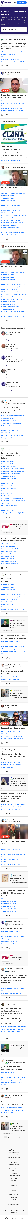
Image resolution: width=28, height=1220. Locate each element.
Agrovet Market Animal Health (11, 679)
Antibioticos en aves (8, 899)
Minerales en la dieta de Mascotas (12, 428)
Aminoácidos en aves (8, 546)
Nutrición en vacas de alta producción (13, 284)
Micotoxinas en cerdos (8, 101)
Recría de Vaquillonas (8, 486)
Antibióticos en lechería (9, 906)
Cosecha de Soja (7, 52)
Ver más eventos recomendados (10, 160)
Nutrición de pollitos (8, 218)
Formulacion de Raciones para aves (12, 498)
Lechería (12, 6)
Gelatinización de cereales (10, 433)
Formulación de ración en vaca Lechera (14, 500)
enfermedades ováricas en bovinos (12, 1029)
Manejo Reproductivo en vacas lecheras (14, 1026)
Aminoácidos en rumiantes (10, 551)
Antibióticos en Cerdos (9, 901)
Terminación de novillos (9, 478)
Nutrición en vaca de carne (10, 314)
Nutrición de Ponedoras (9, 200)
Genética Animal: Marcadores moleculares (14, 804)
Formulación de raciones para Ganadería (14, 215)
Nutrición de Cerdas (8, 198)
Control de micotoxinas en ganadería (13, 103)
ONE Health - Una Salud (9, 908)
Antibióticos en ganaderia (10, 911)
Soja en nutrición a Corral (9, 57)
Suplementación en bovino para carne (13, 415)
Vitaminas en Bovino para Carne (11, 561)
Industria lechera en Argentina (11, 731)
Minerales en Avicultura (9, 420)
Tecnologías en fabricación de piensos (13, 193)
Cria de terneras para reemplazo (11, 762)
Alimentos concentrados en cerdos (12, 508)
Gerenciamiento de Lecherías (11, 641)
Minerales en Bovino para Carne (11, 423)
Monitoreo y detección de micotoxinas (13, 1077)
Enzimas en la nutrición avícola (11, 213)
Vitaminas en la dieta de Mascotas (12, 549)
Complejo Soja (6, 59)
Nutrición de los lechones (9, 208)
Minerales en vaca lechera (10, 941)
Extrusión (21, 847)
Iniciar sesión (22, 2)
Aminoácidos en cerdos (9, 544)
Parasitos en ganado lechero (10, 677)
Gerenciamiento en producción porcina (13, 646)
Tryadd (21, 110)
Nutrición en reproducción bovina (12, 299)
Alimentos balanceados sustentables (13, 232)
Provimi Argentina (20, 738)
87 (22, 1137)
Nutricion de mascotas (9, 225)
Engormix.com (5, 6)
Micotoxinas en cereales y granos (12, 1082)
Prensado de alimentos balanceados (13, 222)
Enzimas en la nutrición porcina (11, 220)
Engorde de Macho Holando (10, 505)
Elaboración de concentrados (10, 227)
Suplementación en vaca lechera (12, 1107)
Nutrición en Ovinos (8, 602)
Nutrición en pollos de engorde (11, 205)
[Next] (25, 1137)
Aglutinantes (6, 425)
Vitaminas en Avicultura (9, 554)
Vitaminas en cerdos (8, 556)
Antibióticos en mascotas (9, 903)
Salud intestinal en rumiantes (11, 809)
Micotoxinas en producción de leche (12, 108)
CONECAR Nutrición (8, 1112)
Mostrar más (5, 394)
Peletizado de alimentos (9, 847)
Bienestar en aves (7, 654)
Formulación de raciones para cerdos (13, 203)
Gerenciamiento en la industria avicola (13, 651)
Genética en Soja (19, 52)
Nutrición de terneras (8, 304)
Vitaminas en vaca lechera (10, 563)
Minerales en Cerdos (8, 418)
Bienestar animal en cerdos (10, 644)
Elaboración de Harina (8, 54)
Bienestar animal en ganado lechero (13, 649)
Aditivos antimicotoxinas (9, 110)
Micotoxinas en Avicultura (10, 106)
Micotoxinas (22, 106)
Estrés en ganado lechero (9, 939)
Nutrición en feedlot (8, 195)
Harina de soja (16, 59)
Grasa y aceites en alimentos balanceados (14, 854)
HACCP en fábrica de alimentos (11, 862)
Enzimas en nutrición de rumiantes (12, 230)
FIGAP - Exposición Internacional (12, 864)
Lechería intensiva (7, 738)
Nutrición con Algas (8, 309)
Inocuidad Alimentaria (8, 558)
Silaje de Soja (6, 495)
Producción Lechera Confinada (11, 993)
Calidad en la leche (7, 734)
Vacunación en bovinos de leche (11, 1031)
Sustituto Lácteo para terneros (11, 764)
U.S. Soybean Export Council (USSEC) (13, 62)
